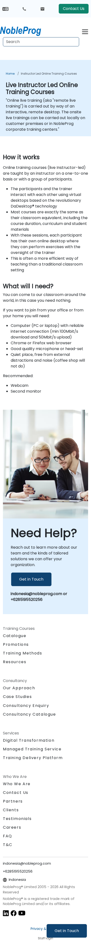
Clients (11, 810)
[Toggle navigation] (85, 31)
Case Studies (17, 696)
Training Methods (22, 653)
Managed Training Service (32, 749)
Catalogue (14, 636)
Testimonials (17, 818)
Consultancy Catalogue (29, 714)
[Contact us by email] (42, 9)
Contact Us (73, 8)
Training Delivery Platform (33, 758)
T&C (7, 845)
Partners (13, 801)
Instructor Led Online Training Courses (49, 74)
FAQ (7, 836)
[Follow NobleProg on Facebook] (14, 913)
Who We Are (17, 784)
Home (10, 74)
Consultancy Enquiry (26, 705)
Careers (12, 827)
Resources (14, 662)
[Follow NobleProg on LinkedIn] (6, 913)
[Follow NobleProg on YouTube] (21, 913)
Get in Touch (67, 931)
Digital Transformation (28, 740)
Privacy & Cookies (46, 928)
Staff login (45, 938)
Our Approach (19, 688)
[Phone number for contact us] (24, 9)
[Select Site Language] (5, 8)
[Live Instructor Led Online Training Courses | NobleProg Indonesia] (25, 30)
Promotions (16, 644)
